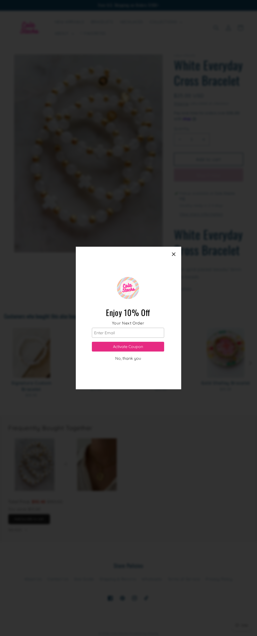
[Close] (173, 254)
